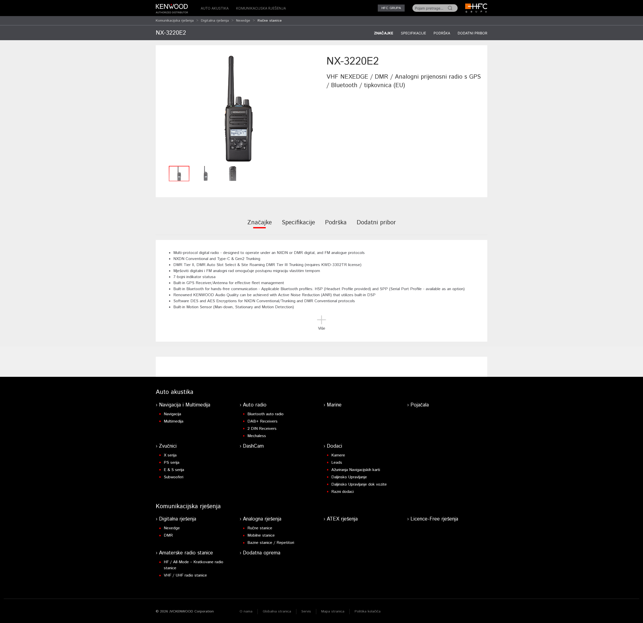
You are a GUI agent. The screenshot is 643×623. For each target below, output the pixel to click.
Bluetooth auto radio (265, 414)
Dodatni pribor (472, 33)
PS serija (171, 462)
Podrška (442, 33)
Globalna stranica (277, 611)
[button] (238, 109)
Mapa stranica (332, 611)
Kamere (338, 455)
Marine (334, 405)
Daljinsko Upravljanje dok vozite (359, 484)
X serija (170, 455)
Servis (306, 611)
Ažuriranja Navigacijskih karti (355, 470)
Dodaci (334, 446)
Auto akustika (215, 8)
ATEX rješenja (342, 519)
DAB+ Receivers (262, 421)
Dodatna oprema (261, 553)
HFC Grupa (391, 8)
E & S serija (174, 470)
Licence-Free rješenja (434, 519)
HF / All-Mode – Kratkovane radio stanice (193, 565)
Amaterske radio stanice (186, 553)
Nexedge (243, 20)
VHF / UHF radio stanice (185, 575)
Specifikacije (413, 33)
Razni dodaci (342, 492)
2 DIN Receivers (262, 429)
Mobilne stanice (261, 535)
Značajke (383, 33)
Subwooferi (173, 477)
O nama (246, 611)
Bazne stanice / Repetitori (270, 543)
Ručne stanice (259, 528)
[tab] (259, 226)
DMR (168, 535)
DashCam (253, 446)
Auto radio (254, 405)
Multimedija (173, 421)
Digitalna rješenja (215, 20)
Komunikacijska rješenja (261, 8)
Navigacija (172, 414)
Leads (336, 462)
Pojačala (419, 405)
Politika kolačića (368, 611)
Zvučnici (168, 446)
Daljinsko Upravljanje (349, 477)
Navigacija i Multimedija (184, 405)
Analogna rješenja (262, 519)
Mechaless (256, 436)
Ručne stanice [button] (269, 20)
